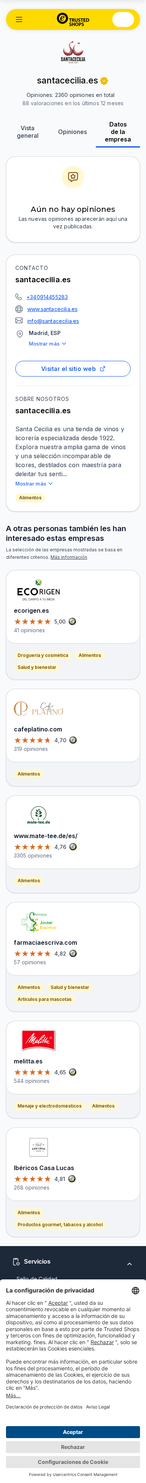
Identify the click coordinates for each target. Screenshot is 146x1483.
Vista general (28, 131)
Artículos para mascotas (45, 999)
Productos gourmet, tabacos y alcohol (60, 1224)
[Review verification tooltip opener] (104, 81)
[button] (19, 19)
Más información (69, 557)
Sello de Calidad (36, 1279)
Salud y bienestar (37, 667)
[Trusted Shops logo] (73, 19)
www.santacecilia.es (52, 309)
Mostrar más (44, 344)
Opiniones (72, 131)
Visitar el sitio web (68, 368)
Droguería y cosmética (43, 655)
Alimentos (30, 497)
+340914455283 (47, 297)
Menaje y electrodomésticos (50, 1106)
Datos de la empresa (118, 132)
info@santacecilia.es (53, 321)
